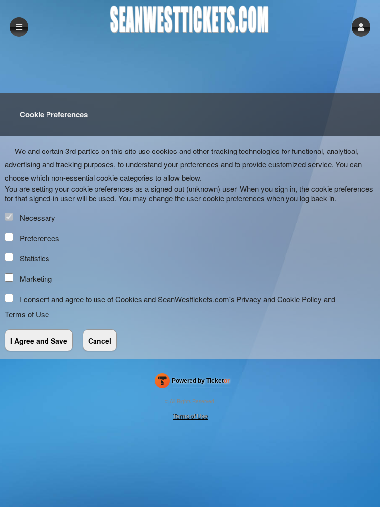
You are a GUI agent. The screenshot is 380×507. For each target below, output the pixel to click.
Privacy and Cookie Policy (279, 299)
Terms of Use (27, 314)
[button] (361, 27)
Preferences (39, 238)
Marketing (36, 278)
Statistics (34, 258)
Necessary (37, 217)
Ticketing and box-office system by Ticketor (192, 382)
